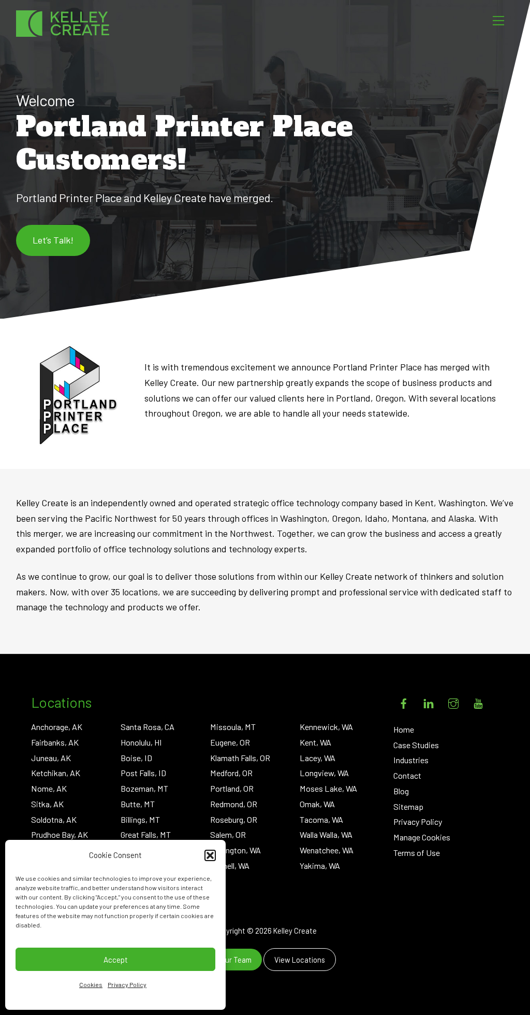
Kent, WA (315, 742)
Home (403, 729)
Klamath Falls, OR (240, 758)
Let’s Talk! (53, 240)
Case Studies (416, 745)
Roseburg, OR (233, 819)
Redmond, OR (233, 804)
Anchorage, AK (56, 727)
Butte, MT (138, 804)
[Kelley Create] (62, 23)
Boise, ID (136, 758)
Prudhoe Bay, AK (59, 834)
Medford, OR (231, 773)
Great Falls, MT (146, 834)
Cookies (90, 984)
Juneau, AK (51, 758)
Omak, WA (317, 804)
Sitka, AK (47, 804)
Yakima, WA (320, 865)
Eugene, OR (230, 742)
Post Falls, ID (143, 773)
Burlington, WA (235, 850)
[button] (210, 855)
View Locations (299, 959)
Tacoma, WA (321, 819)
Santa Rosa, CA (147, 727)
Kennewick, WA (326, 727)
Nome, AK (49, 788)
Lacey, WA (317, 758)
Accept (116, 959)
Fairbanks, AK (55, 742)
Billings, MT (140, 819)
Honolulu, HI (141, 742)
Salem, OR (228, 834)
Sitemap (408, 806)
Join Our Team (228, 959)
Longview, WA (324, 773)
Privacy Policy (127, 984)
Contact (407, 775)
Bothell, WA (229, 865)
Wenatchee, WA (327, 850)
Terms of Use (416, 852)
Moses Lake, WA (328, 788)
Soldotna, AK (54, 819)
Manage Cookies (421, 837)
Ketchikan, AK (55, 773)
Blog (401, 791)
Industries (411, 760)
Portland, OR (232, 788)
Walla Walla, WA (326, 834)
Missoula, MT (233, 727)
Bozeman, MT (144, 788)
